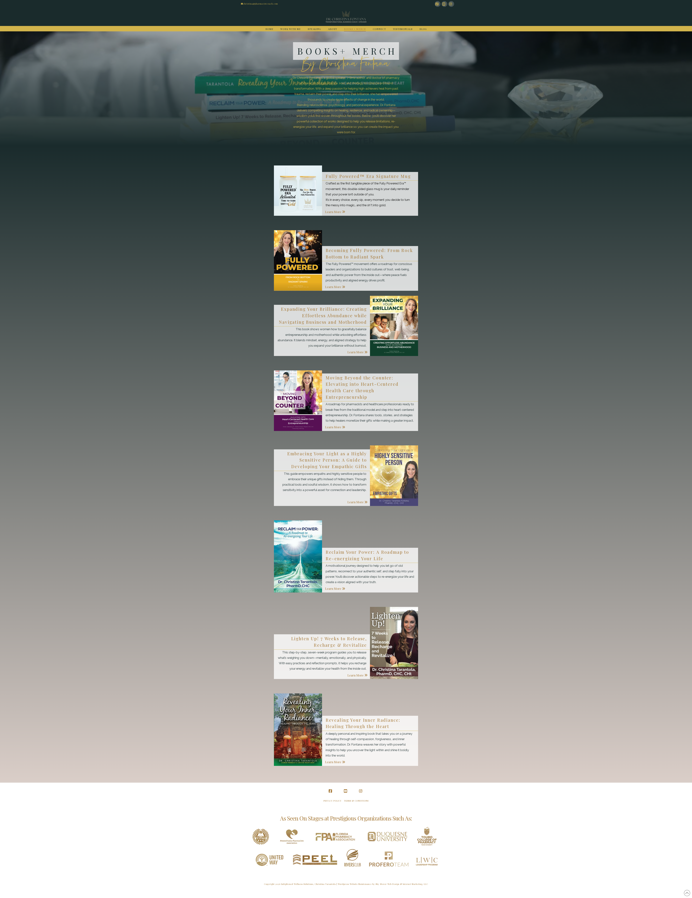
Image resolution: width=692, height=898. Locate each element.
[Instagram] (451, 4)
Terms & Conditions (356, 800)
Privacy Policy (332, 800)
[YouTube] (444, 4)
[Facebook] (437, 4)
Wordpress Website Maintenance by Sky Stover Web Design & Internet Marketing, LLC (383, 884)
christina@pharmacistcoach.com (260, 3)
